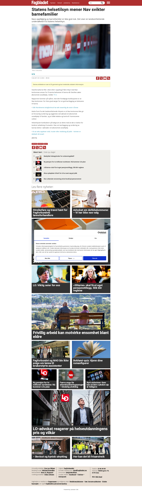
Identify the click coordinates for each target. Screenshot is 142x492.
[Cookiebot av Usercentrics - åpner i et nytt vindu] (99, 233)
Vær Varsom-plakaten (93, 481)
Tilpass (70, 258)
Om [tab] (96, 238)
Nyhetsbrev (75, 3)
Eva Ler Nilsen (49, 468)
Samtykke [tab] (46, 238)
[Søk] (102, 2)
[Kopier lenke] (108, 78)
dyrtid (34, 144)
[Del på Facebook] (97, 78)
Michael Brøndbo (48, 470)
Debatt (59, 3)
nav (46, 144)
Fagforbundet (69, 468)
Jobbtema (67, 3)
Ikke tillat (47, 258)
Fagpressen (52, 481)
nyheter (40, 144)
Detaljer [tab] (71, 238)
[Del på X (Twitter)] (101, 78)
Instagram (62, 477)
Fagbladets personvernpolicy (56, 484)
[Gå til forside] (40, 3)
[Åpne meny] (108, 3)
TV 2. (55, 95)
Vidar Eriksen (49, 475)
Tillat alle (94, 258)
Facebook (72, 475)
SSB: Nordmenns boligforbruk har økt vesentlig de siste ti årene (55, 107)
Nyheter (53, 3)
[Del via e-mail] (104, 78)
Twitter (80, 475)
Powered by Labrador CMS (71, 489)
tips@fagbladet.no (80, 470)
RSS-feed (98, 477)
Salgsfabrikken (71, 472)
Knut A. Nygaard (47, 472)
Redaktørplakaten (76, 481)
